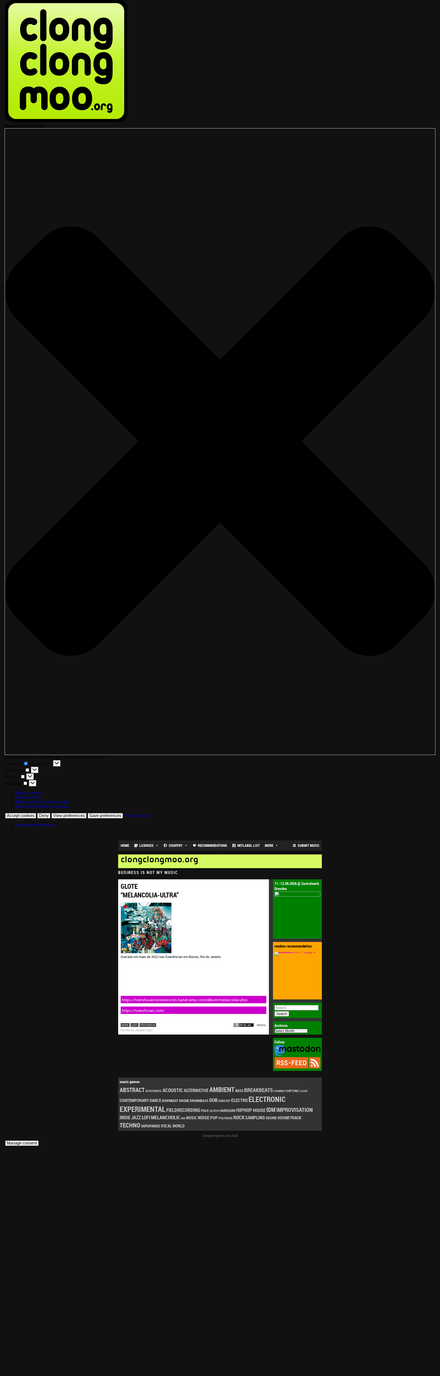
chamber (279, 1091)
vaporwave (150, 1126)
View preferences (69, 815)
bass (239, 1090)
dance (155, 1100)
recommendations (212, 845)
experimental (143, 1109)
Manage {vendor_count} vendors (42, 802)
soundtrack (289, 1118)
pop (214, 1118)
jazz (136, 1117)
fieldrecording (183, 1110)
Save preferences (105, 815)
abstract (132, 1090)
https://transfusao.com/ (143, 1010)
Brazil (261, 1025)
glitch (214, 1110)
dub (213, 1099)
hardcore (228, 1110)
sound (271, 1117)
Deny (44, 815)
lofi (135, 1025)
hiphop (244, 1110)
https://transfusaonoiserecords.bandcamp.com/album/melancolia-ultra (184, 999)
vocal (166, 1126)
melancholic (165, 1117)
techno (130, 1125)
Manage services (28, 797)
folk (205, 1110)
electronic (267, 1099)
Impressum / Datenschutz (35, 825)
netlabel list (248, 845)
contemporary (134, 1100)
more (269, 845)
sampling (255, 1117)
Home (125, 845)
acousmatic (153, 1091)
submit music (308, 845)
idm (271, 1110)
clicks (303, 1091)
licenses (146, 845)
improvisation (294, 1109)
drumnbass (199, 1100)
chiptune (292, 1090)
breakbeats (258, 1090)
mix (183, 1118)
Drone (184, 1100)
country (176, 845)
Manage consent (22, 1143)
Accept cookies (20, 815)
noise (203, 1117)
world (179, 1126)
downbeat (170, 1100)
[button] (220, 441)
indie (125, 1025)
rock (238, 1117)
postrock (148, 1025)
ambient (222, 1089)
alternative (196, 1090)
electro (239, 1100)
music (191, 1118)
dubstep (224, 1100)
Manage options (28, 793)
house (259, 1110)
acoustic (172, 1090)
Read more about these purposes (41, 806)
